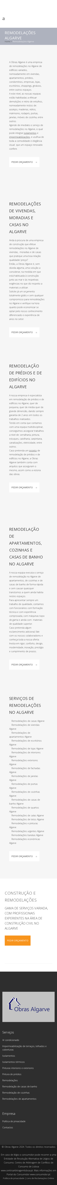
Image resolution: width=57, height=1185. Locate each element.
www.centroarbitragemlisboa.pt (17, 1170)
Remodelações (10, 1080)
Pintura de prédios (11, 1074)
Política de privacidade (13, 1121)
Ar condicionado (10, 1040)
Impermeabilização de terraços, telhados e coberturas (24, 1048)
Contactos (7, 1127)
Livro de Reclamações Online (40, 1178)
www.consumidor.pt (40, 1174)
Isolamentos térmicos (13, 1061)
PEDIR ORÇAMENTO (22, 161)
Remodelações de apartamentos (19, 1098)
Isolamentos (8, 1055)
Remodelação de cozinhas (16, 1092)
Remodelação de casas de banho (19, 1086)
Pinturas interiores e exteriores (18, 1068)
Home (7, 41)
